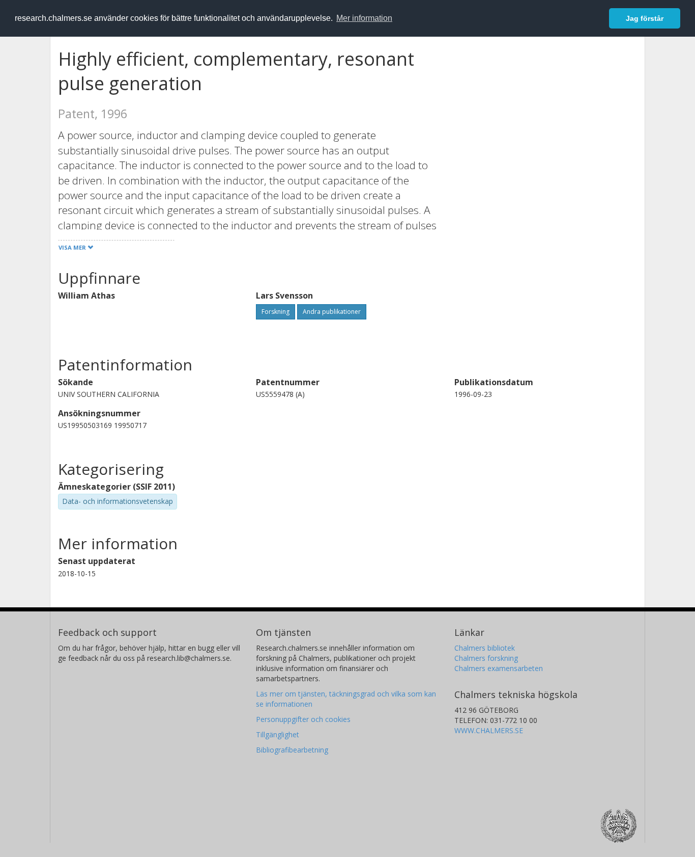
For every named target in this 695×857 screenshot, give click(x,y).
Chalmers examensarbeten (498, 668)
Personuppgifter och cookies (303, 719)
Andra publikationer (332, 311)
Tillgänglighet (277, 734)
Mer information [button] (364, 18)
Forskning (275, 311)
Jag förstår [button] (644, 18)
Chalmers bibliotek (484, 648)
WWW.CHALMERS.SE (488, 730)
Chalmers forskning (486, 658)
